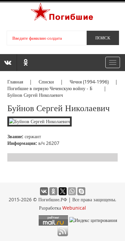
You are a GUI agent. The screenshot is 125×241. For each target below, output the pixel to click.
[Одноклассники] (53, 191)
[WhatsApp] (72, 191)
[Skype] (81, 191)
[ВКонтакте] (44, 191)
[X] (63, 191)
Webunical (74, 208)
